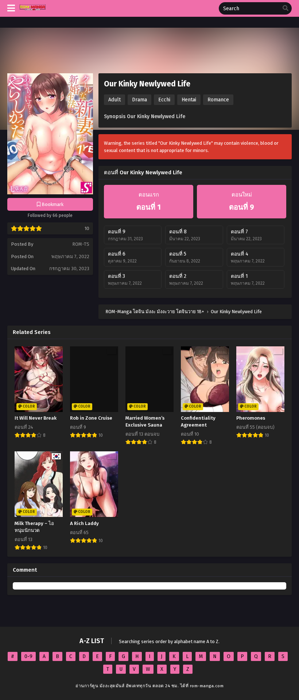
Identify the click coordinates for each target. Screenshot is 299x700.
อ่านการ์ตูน (86, 685)
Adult (114, 100)
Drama (139, 100)
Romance (218, 100)
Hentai (189, 100)
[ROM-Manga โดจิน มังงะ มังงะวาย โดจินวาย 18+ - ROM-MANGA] (33, 14)
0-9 (28, 656)
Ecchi (164, 100)
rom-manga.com (207, 685)
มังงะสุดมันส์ (112, 685)
